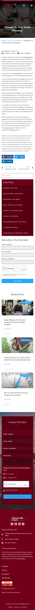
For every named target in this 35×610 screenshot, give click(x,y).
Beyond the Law (10, 188)
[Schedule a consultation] (24, 5)
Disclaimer (21, 274)
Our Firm (4, 570)
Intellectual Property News (15, 233)
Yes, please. (9, 474)
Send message (18, 496)
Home (4, 40)
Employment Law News (13, 194)
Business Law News (11, 199)
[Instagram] (12, 524)
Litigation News (10, 227)
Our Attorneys (6, 577)
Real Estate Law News (13, 205)
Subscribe (17, 281)
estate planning (27, 57)
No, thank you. (11, 477)
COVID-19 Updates (10, 216)
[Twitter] (15, 524)
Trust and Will (16, 73)
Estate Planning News (13, 211)
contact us (13, 130)
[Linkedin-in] (19, 524)
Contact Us (5, 566)
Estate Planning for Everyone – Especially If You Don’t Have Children (15, 322)
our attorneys (8, 128)
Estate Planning (15, 40)
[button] (31, 5)
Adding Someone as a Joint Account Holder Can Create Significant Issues (17, 358)
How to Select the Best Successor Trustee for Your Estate (16, 393)
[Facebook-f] (23, 524)
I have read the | (15, 275)
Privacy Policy (9, 275)
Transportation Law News (14, 222)
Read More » (7, 329)
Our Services (5, 574)
